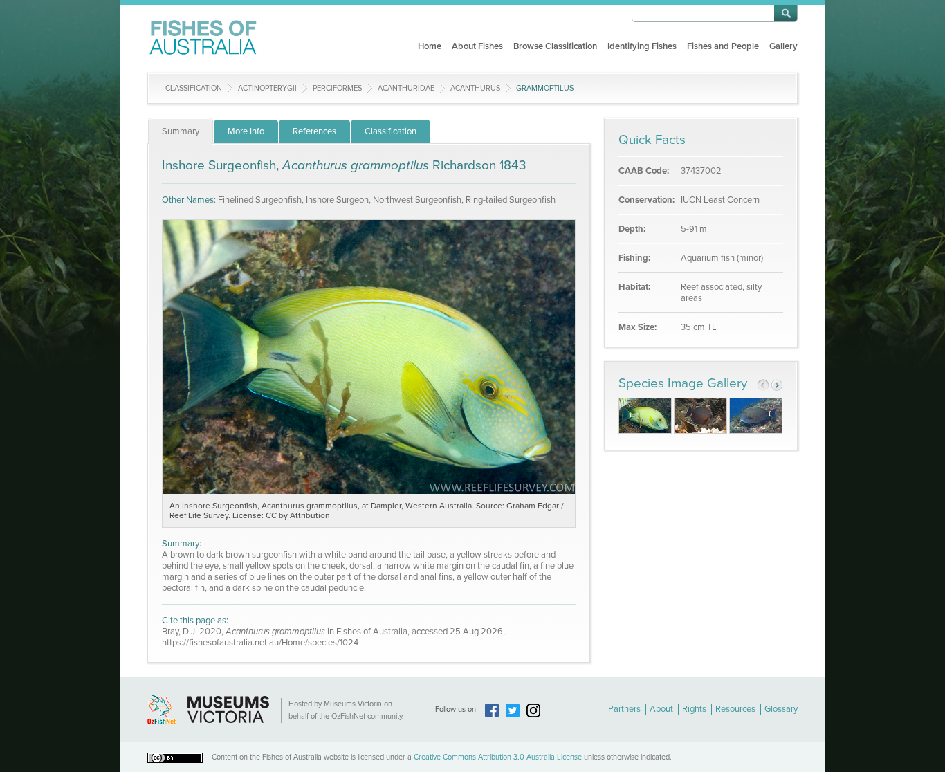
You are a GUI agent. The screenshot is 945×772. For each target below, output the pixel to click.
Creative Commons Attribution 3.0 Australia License (498, 757)
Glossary (781, 709)
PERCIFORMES (337, 88)
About (661, 709)
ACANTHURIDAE (406, 88)
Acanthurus (475, 88)
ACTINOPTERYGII (267, 88)
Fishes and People (723, 46)
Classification (193, 88)
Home (429, 46)
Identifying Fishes (642, 46)
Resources (735, 709)
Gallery (783, 46)
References (314, 131)
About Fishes (477, 46)
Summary (180, 131)
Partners (624, 709)
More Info (246, 131)
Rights (694, 709)
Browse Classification (555, 46)
